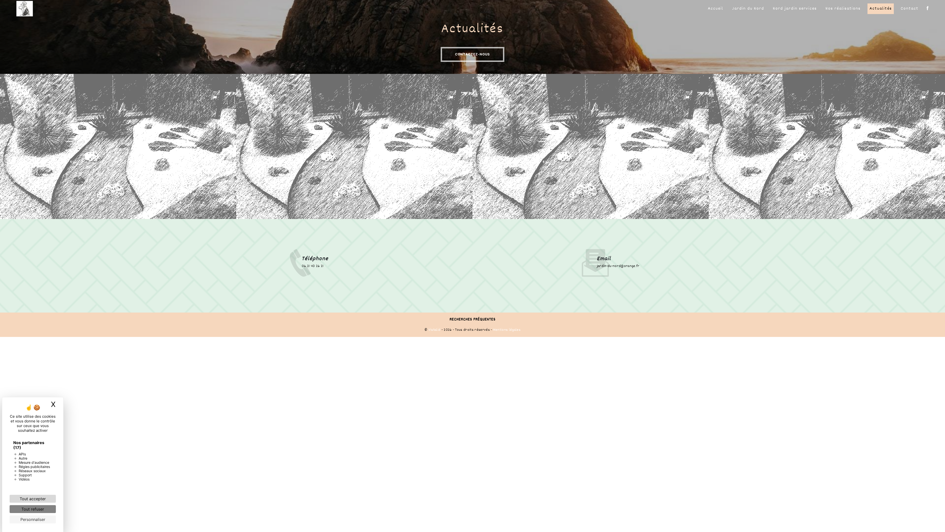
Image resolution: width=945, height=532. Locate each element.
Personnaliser (32, 519)
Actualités (880, 9)
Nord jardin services (795, 9)
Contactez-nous (472, 54)
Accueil (715, 9)
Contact (909, 9)
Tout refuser (32, 509)
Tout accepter (33, 498)
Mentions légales (506, 330)
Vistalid (434, 330)
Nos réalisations (843, 9)
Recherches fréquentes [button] (473, 319)
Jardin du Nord (748, 9)
